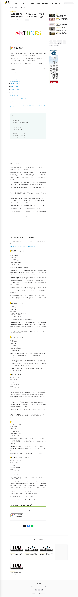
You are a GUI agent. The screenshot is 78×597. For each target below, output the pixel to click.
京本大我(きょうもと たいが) (18, 125)
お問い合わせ (44, 586)
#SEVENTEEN (59, 41)
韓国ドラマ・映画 (53, 3)
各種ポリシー (38, 586)
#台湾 (64, 41)
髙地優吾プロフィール (15, 81)
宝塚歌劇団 (38, 3)
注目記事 (15, 3)
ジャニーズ (16, 7)
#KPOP (51, 43)
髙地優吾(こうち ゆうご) (17, 124)
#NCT (64, 43)
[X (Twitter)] (36, 590)
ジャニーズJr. (13, 11)
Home (11, 7)
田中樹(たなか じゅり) (17, 127)
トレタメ (39, 583)
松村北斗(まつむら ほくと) (17, 129)
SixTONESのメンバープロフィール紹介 (20, 122)
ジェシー (14, 131)
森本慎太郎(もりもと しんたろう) (19, 133)
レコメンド (61, 3)
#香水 (55, 43)
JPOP (20, 3)
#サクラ (51, 45)
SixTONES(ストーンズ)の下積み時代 (18, 98)
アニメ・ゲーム (31, 3)
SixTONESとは (13, 79)
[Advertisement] (28, 153)
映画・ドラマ (45, 3)
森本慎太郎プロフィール (15, 95)
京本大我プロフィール (15, 83)
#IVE (51, 41)
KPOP (24, 3)
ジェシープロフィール (15, 92)
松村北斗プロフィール (15, 89)
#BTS (54, 41)
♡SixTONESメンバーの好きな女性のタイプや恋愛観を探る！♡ (23, 246)
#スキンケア (56, 45)
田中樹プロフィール (14, 86)
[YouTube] (39, 590)
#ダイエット (59, 43)
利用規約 (32, 586)
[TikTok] (42, 590)
